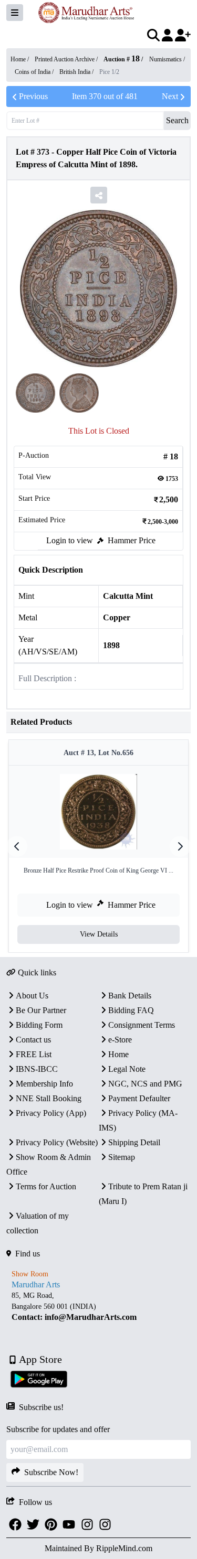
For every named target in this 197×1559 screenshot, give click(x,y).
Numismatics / (167, 59)
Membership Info (44, 1083)
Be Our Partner (41, 1010)
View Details (99, 934)
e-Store (120, 1039)
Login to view (69, 540)
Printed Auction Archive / (67, 59)
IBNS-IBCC (37, 1069)
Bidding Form (39, 1024)
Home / (20, 59)
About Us (32, 995)
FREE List (33, 1054)
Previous (33, 96)
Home (118, 1054)
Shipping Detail (134, 1142)
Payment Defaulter (139, 1098)
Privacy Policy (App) (51, 1113)
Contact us (33, 1039)
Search (177, 120)
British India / (77, 72)
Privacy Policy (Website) (57, 1142)
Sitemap (121, 1157)
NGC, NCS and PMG (145, 1083)
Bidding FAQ (131, 1010)
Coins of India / (35, 72)
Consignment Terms (141, 1024)
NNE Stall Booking (48, 1098)
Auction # (121, 59)
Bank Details (129, 995)
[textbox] (98, 1306)
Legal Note (127, 1069)
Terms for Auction (46, 1186)
